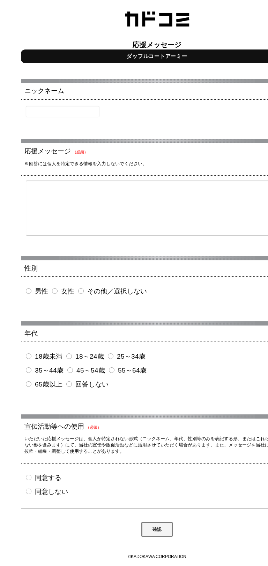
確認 (157, 529)
